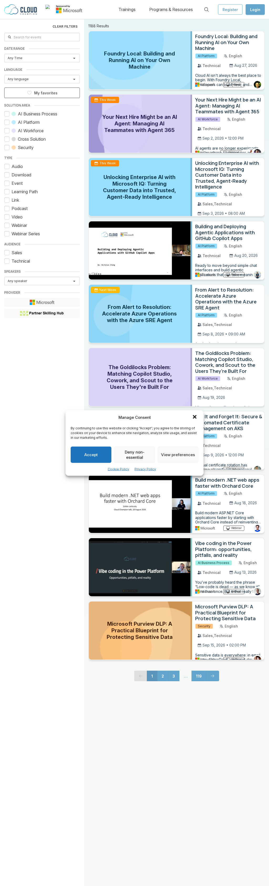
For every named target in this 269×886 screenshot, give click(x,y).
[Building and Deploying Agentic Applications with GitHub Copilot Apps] (140, 250)
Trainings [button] (127, 9)
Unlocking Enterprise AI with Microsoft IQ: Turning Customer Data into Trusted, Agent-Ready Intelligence (227, 175)
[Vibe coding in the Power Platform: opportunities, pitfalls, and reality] (140, 567)
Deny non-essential (134, 455)
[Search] (206, 9)
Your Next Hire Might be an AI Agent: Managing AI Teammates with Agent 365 (228, 105)
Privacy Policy (145, 469)
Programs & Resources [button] (171, 9)
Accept (91, 454)
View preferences (178, 454)
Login (255, 9)
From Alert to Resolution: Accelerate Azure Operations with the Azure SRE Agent (226, 299)
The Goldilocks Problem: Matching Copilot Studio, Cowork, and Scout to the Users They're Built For (225, 362)
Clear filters (65, 26)
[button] (195, 417)
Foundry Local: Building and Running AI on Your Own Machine (226, 42)
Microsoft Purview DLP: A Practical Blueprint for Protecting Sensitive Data (225, 612)
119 (199, 676)
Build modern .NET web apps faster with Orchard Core (227, 483)
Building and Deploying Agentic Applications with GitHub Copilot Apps (225, 232)
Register (230, 9)
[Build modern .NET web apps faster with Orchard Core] (140, 504)
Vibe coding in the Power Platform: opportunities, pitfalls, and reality (223, 549)
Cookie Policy (118, 469)
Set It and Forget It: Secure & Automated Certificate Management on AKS (228, 422)
